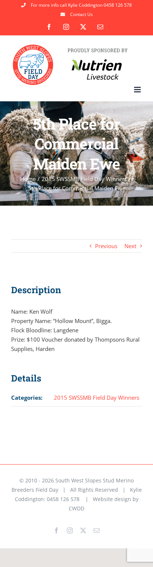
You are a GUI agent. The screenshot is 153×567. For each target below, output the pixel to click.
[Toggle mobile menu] (138, 90)
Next (130, 246)
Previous (106, 246)
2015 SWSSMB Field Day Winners (96, 397)
